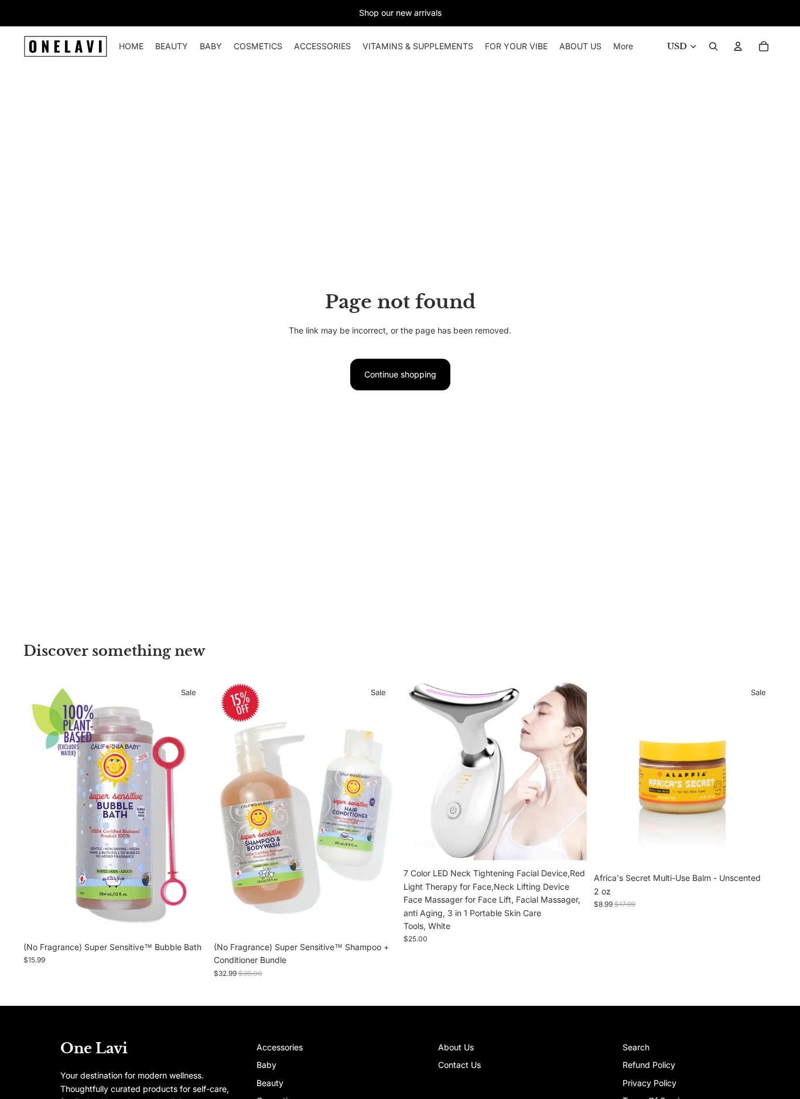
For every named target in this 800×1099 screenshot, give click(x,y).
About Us (456, 1047)
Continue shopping (400, 374)
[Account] (738, 46)
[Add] (378, 917)
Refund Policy (649, 1065)
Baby (266, 1065)
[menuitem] (623, 46)
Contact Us (459, 1065)
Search (636, 1047)
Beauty (270, 1083)
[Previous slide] (41, 808)
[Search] (713, 46)
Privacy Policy (649, 1083)
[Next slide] (189, 808)
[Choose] (188, 917)
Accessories (280, 1047)
